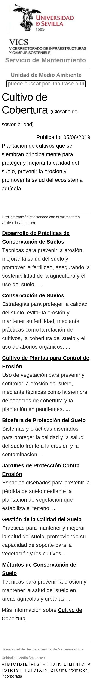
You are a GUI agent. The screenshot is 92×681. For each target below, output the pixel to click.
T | (23, 670)
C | (15, 664)
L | (65, 664)
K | (60, 664)
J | (54, 664)
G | (38, 664)
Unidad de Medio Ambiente (46, 75)
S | (18, 670)
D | (21, 664)
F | (32, 664)
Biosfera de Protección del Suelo (44, 420)
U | (29, 670)
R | (12, 670)
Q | (6, 670)
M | (71, 664)
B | (9, 664)
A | (4, 664)
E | (27, 664)
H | (44, 664)
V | (35, 670)
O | (83, 664)
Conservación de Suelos (33, 295)
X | (41, 670)
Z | (52, 670)
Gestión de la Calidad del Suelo (42, 519)
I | (49, 664)
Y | (47, 670)
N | (77, 664)
